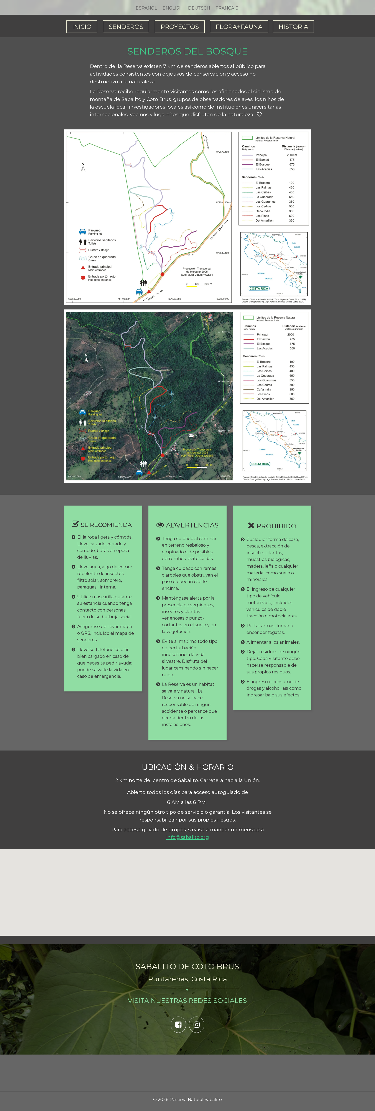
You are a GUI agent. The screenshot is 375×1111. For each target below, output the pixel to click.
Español (146, 8)
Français (226, 8)
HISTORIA (293, 26)
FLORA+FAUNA (239, 26)
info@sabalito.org (187, 837)
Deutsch (199, 8)
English (173, 8)
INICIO (81, 26)
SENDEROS (126, 26)
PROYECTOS (180, 26)
